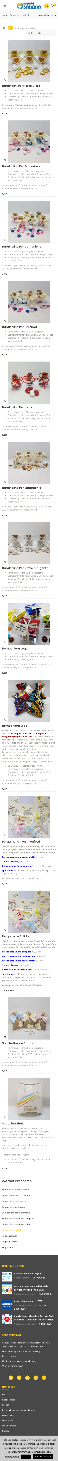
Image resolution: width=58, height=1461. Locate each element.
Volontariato (28, 1294)
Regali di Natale (9, 1241)
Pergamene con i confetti (21, 842)
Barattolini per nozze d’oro (21, 86)
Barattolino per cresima (19, 327)
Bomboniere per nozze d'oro (16, 1224)
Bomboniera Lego (15, 648)
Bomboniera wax (14, 726)
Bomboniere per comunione (16, 1195)
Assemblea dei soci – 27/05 (28, 1301)
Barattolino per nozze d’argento (25, 568)
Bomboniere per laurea (13, 1207)
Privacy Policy (12, 1456)
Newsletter (7, 1420)
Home (5, 15)
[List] (10, 28)
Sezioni (25, 1277)
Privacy (5, 1430)
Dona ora (6, 1394)
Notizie (17, 1277)
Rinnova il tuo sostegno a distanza (18, 1410)
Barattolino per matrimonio (21, 488)
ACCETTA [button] (26, 1457)
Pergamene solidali (16, 936)
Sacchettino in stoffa (17, 1043)
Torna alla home (45, 15)
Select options (4, 160)
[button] (52, 6)
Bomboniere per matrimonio (16, 1212)
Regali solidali (8, 1247)
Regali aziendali (9, 1236)
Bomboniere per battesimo (15, 1189)
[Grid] (4, 28)
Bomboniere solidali (11, 1230)
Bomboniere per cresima (14, 1201)
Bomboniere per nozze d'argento (18, 1218)
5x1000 (6, 1404)
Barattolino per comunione (21, 247)
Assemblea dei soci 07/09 (27, 1273)
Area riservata (9, 1425)
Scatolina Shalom (14, 1123)
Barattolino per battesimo (21, 166)
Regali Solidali (8, 1399)
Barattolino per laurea (18, 407)
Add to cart (4, 79)
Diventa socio (8, 1415)
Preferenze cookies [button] (43, 1456)
